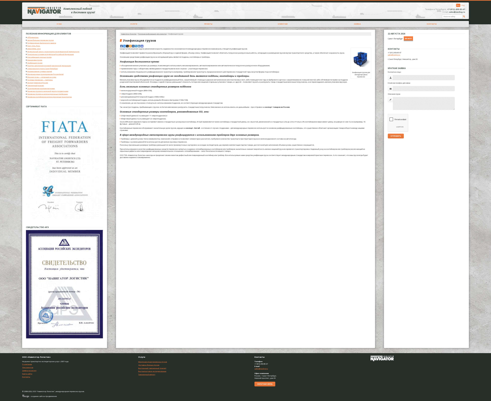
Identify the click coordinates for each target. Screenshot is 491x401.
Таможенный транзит (35, 86)
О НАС (59, 24)
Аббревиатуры (32, 37)
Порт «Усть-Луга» (33, 46)
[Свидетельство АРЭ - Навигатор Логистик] (64, 338)
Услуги (133, 24)
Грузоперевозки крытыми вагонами (41, 88)
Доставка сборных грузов (148, 365)
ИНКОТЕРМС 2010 (34, 49)
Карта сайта (27, 374)
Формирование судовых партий (39, 71)
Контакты (26, 377)
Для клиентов (27, 367)
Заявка (357, 24)
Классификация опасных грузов (39, 57)
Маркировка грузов (34, 60)
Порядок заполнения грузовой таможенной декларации (49, 66)
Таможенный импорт (146, 374)
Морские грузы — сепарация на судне (41, 77)
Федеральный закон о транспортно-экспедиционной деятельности (53, 52)
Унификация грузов (34, 63)
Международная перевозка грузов (152, 362)
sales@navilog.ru (394, 55)
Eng (463, 5)
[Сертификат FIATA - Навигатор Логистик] (64, 218)
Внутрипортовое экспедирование (152, 371)
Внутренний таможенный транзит (152, 368)
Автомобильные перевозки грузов (40, 40)
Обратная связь (265, 384)
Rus (458, 5)
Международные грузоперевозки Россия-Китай (45, 74)
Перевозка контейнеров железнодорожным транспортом (49, 97)
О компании (27, 364)
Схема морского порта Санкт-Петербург (42, 69)
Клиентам (283, 24)
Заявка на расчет (29, 370)
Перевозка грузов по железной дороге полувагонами (47, 91)
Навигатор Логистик (128, 34)
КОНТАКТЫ (432, 24)
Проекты (208, 24)
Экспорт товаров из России (37, 83)
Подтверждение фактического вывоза (41, 43)
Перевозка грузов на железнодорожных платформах (47, 94)
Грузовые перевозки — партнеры (40, 80)
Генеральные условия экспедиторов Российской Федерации (50, 54)
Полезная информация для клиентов (152, 34)
